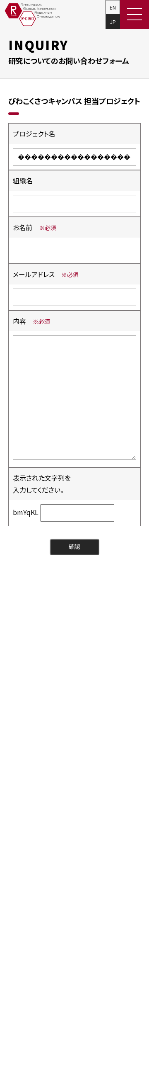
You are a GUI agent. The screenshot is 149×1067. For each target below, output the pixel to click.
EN (113, 7)
